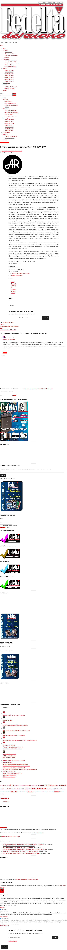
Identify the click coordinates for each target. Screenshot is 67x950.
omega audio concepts (37, 791)
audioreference (34, 785)
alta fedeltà (2, 785)
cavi (57, 785)
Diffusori (8, 788)
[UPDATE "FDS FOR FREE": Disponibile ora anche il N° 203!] (4, 728)
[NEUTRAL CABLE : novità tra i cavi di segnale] (4, 713)
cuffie (1, 788)
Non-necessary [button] (4, 916)
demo (5, 788)
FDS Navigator (6, 83)
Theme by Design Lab (33, 879)
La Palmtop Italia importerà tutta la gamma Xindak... (15, 725)
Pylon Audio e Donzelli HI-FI (9, 754)
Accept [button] (60, 885)
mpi (26, 791)
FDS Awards (6, 59)
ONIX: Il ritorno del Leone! (9, 757)
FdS (4, 322)
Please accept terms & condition (9, 525)
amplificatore (7, 785)
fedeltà (29, 788)
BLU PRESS (45, 785)
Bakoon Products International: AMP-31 (12, 749)
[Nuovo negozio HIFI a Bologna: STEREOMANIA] (4, 733)
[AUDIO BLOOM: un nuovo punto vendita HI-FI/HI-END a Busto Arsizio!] (4, 738)
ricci (53, 791)
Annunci (5, 84)
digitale (12, 788)
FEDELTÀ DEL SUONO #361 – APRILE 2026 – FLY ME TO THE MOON (18, 846)
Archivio (7, 57)
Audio (12, 785)
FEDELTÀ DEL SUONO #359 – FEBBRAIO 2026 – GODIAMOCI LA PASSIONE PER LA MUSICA (24, 849)
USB (60, 791)
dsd (23, 788)
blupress (53, 785)
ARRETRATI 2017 (9, 79)
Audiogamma (17, 785)
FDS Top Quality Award (10, 61)
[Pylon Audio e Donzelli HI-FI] (4, 752)
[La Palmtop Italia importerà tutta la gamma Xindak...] (4, 723)
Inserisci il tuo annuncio (11, 86)
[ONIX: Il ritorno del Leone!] (9, 755)
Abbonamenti (8, 52)
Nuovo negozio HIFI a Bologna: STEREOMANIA (14, 735)
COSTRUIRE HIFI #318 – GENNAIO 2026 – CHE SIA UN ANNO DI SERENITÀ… (20, 851)
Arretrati (5, 68)
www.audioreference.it (17, 275)
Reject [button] (64, 885)
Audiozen (39, 785)
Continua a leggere (13, 941)
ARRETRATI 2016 (9, 81)
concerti (63, 785)
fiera (48, 788)
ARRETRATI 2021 (9, 72)
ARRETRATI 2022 (9, 70)
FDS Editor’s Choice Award (11, 63)
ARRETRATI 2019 (9, 75)
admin (3, 151)
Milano (18, 791)
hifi (16, 792)
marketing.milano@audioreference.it (21, 273)
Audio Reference (27, 785)
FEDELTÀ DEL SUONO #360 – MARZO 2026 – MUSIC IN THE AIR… (18, 847)
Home (4, 48)
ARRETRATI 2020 (9, 74)
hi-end (9, 791)
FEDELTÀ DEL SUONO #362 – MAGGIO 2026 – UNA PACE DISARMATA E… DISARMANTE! (23, 844)
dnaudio (21, 788)
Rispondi (5, 352)
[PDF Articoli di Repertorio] (4, 743)
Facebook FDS (4, 798)
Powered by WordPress (22, 879)
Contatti (5, 90)
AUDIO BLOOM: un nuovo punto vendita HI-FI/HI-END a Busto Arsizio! (20, 740)
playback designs (45, 791)
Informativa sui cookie (38, 833)
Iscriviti (46, 317)
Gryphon (6, 791)
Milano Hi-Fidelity (23, 791)
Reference (50, 791)
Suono (56, 791)
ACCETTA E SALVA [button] (4, 925)
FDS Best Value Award (10, 66)
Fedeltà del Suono (4, 142)
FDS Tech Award (9, 64)
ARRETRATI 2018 (9, 77)
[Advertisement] (10, 455)
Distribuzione (16, 788)
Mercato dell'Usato (7, 720)
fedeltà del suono (9, 322)
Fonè (50, 788)
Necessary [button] (2, 907)
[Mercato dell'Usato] (4, 718)
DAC (3, 788)
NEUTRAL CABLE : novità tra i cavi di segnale (14, 715)
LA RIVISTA (5, 50)
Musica (30, 791)
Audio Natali (22, 785)
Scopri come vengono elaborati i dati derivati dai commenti (38, 388)
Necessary (4, 909)
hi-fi (12, 791)
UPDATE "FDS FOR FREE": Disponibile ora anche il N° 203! (16, 730)
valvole (62, 791)
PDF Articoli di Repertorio (11, 55)
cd (59, 785)
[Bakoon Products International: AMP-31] (13, 747)
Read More (2, 887)
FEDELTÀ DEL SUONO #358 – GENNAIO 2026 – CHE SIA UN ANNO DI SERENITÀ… (22, 853)
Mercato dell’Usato (9, 88)
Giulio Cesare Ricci (58, 788)
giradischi (53, 788)
